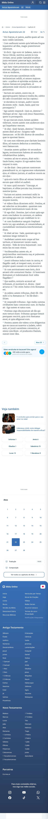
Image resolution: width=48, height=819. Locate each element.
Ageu (27, 690)
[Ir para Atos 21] (4, 342)
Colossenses (7, 752)
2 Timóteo (28, 717)
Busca (5, 604)
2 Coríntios (7, 738)
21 (7, 542)
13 (24, 526)
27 (16, 550)
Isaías (27, 640)
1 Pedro (28, 735)
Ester (4, 690)
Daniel (27, 654)
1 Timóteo (28, 713)
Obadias (28, 669)
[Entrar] (33, 2)
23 (24, 542)
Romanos (6, 731)
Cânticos (28, 637)
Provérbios (7, 700)
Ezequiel (28, 651)
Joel (26, 661)
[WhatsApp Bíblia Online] (38, 792)
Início (5, 594)
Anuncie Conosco (31, 608)
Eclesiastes (29, 633)
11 (7, 526)
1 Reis (5, 669)
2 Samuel (6, 665)
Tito (26, 720)
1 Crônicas (6, 676)
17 (16, 534)
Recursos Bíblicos (9, 615)
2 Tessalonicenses (9, 759)
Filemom (28, 724)
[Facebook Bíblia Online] (10, 798)
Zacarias (28, 693)
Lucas (5, 720)
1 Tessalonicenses (9, 756)
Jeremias (28, 644)
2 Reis (5, 672)
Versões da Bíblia (9, 608)
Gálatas (5, 742)
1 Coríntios (7, 735)
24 (32, 542)
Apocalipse (29, 756)
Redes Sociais (30, 604)
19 (32, 534)
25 (40, 542)
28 (24, 550)
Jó (3, 693)
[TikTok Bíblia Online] (24, 798)
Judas (27, 752)
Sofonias (28, 686)
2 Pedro (28, 738)
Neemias (6, 686)
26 (7, 550)
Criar (35, 32)
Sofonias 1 (12, 439)
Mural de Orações (31, 597)
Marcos (5, 717)
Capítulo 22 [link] (31, 27)
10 (40, 517)
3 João (27, 749)
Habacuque (29, 683)
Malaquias (29, 697)
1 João (27, 742)
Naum (27, 679)
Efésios (5, 745)
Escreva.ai (6, 774)
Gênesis (6, 633)
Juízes (5, 654)
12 (16, 526)
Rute (4, 658)
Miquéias (28, 676)
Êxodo (5, 637)
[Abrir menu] (44, 2)
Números (6, 644)
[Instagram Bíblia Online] (10, 792)
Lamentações (30, 647)
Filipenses (6, 749)
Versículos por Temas (33, 594)
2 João (27, 745)
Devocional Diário (9, 611)
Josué (5, 651)
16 (7, 534)
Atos (4, 727)
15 (40, 526)
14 (32, 526)
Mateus (5, 713)
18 (24, 534)
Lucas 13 (12, 453)
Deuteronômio (8, 647)
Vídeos (27, 601)
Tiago (27, 731)
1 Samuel (6, 661)
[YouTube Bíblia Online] (24, 792)
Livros (8, 27)
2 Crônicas (6, 679)
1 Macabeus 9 (35, 453)
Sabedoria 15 (36, 446)
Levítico (5, 640)
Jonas (27, 672)
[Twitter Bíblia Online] (38, 798)
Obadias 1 (12, 446)
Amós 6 (35, 439)
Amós (27, 665)
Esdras (5, 683)
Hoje (4, 597)
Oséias (27, 658)
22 (22, 7)
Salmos (5, 697)
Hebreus (28, 727)
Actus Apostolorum (18, 27)
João (4, 724)
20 (40, 534)
